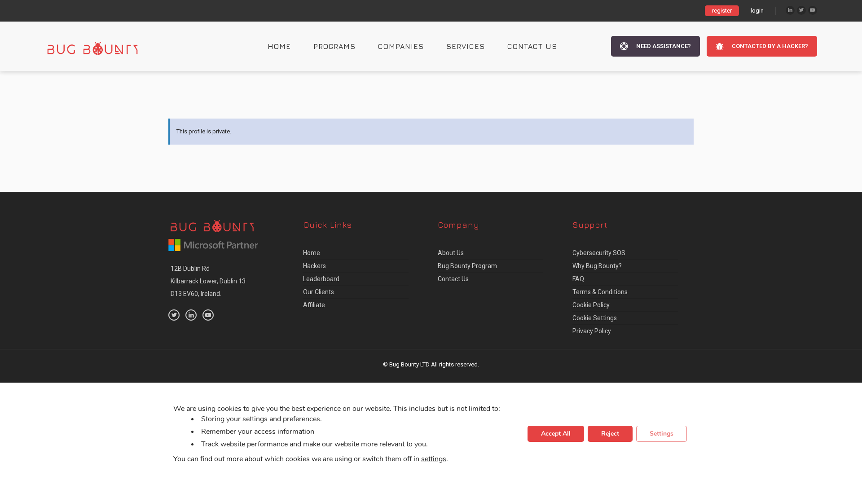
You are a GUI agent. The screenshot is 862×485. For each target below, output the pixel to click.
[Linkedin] (790, 10)
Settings (661, 434)
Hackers (314, 265)
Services (465, 46)
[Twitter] (801, 10)
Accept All (556, 434)
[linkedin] (191, 315)
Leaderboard (321, 278)
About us (451, 252)
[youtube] (208, 315)
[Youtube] (812, 10)
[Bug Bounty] (101, 46)
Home (279, 46)
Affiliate (314, 305)
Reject (610, 434)
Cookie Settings (594, 318)
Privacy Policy (591, 331)
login (757, 10)
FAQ (578, 278)
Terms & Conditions (600, 291)
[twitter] (174, 315)
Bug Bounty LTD (409, 364)
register (722, 10)
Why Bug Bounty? (597, 265)
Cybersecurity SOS (598, 252)
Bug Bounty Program (467, 265)
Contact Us (532, 46)
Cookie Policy (591, 305)
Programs (334, 46)
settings (433, 459)
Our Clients (318, 291)
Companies (401, 46)
